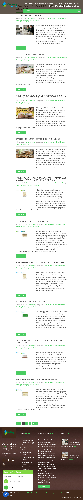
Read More (44, 487)
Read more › (21, 48)
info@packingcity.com (9, 444)
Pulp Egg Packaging (22, 21)
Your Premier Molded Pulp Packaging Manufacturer (40, 262)
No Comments (32, 18)
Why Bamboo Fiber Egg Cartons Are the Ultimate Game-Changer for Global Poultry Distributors (41, 179)
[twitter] (8, 460)
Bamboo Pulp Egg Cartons (28, 444)
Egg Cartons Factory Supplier (30, 55)
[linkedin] (12, 460)
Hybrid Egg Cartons (25, 449)
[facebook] (4, 460)
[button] (6, 494)
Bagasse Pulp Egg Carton (28, 458)
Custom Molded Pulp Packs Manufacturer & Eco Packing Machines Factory (41, 493)
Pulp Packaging (34, 21)
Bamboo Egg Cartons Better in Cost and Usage (38, 139)
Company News (51, 18)
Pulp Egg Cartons (28, 440)
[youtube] (4, 464)
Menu (28, 11)
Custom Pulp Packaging (26, 468)
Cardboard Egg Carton (27, 453)
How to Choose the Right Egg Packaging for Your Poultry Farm (39, 342)
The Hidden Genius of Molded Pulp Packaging (36, 379)
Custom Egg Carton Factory (29, 15)
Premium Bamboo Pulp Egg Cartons (32, 221)
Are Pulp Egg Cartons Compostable (32, 302)
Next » (35, 423)
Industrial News (62, 18)
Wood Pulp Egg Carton (27, 463)
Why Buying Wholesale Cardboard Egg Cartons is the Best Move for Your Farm (41, 97)
